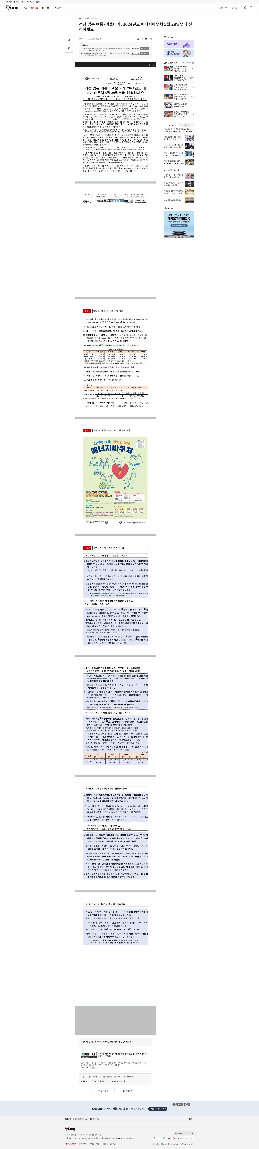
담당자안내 (94, 1068)
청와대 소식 (224, 8)
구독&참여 (57, 7)
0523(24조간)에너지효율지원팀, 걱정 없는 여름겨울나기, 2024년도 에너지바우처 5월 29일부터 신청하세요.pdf (106, 49)
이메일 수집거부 (95, 1144)
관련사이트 (179, 1133)
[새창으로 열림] (146, 39)
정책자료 (45, 7)
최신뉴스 (187, 125)
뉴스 (25, 7)
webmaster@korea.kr (130, 1138)
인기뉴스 (171, 125)
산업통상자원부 (94, 38)
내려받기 (144, 48)
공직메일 (235, 8)
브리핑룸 (34, 7)
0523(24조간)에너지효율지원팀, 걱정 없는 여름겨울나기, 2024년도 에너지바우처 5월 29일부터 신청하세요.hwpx (106, 54)
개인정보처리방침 (70, 1144)
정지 (185, 1104)
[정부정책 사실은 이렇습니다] (179, 53)
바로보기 (134, 48)
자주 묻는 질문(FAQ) (109, 1144)
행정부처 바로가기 (184, 1138)
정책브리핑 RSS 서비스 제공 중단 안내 (86, 1119)
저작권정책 (85, 1068)
